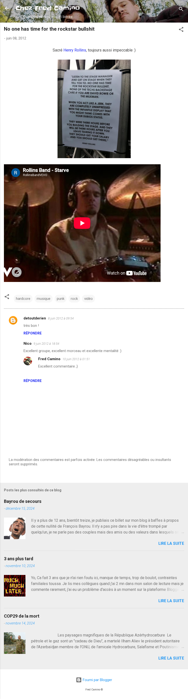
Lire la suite (171, 543)
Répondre (33, 333)
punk (60, 298)
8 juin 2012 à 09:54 (61, 318)
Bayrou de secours (22, 501)
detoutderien (35, 318)
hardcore (23, 298)
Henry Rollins (74, 50)
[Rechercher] (181, 9)
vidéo (88, 298)
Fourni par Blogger (97, 680)
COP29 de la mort (21, 616)
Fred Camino (49, 359)
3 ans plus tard (18, 558)
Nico (28, 343)
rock (74, 298)
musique (43, 298)
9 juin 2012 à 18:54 (46, 343)
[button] (181, 30)
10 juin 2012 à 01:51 (76, 359)
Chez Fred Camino (48, 8)
